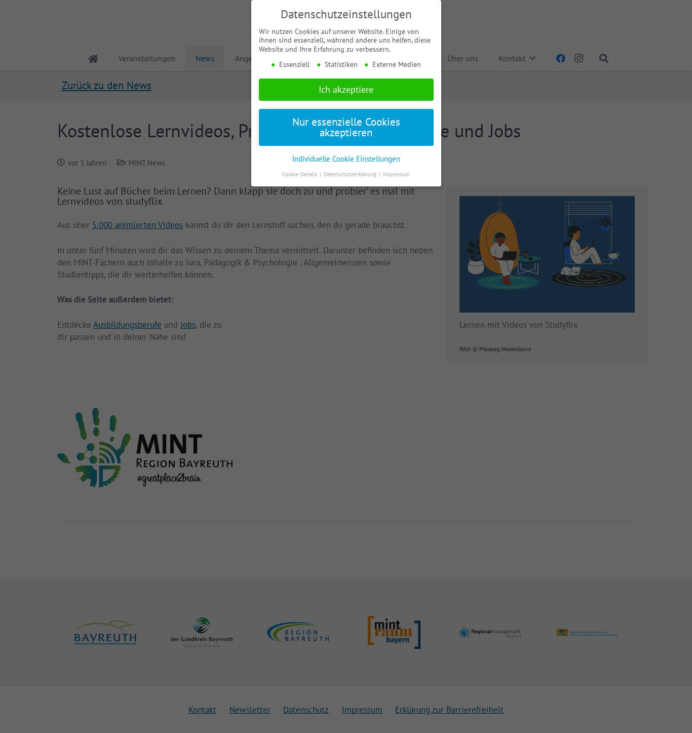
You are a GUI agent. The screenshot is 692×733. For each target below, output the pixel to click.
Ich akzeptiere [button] (346, 89)
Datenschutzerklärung (351, 174)
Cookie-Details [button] (300, 174)
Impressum (396, 174)
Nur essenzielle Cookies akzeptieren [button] (346, 127)
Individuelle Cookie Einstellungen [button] (346, 158)
